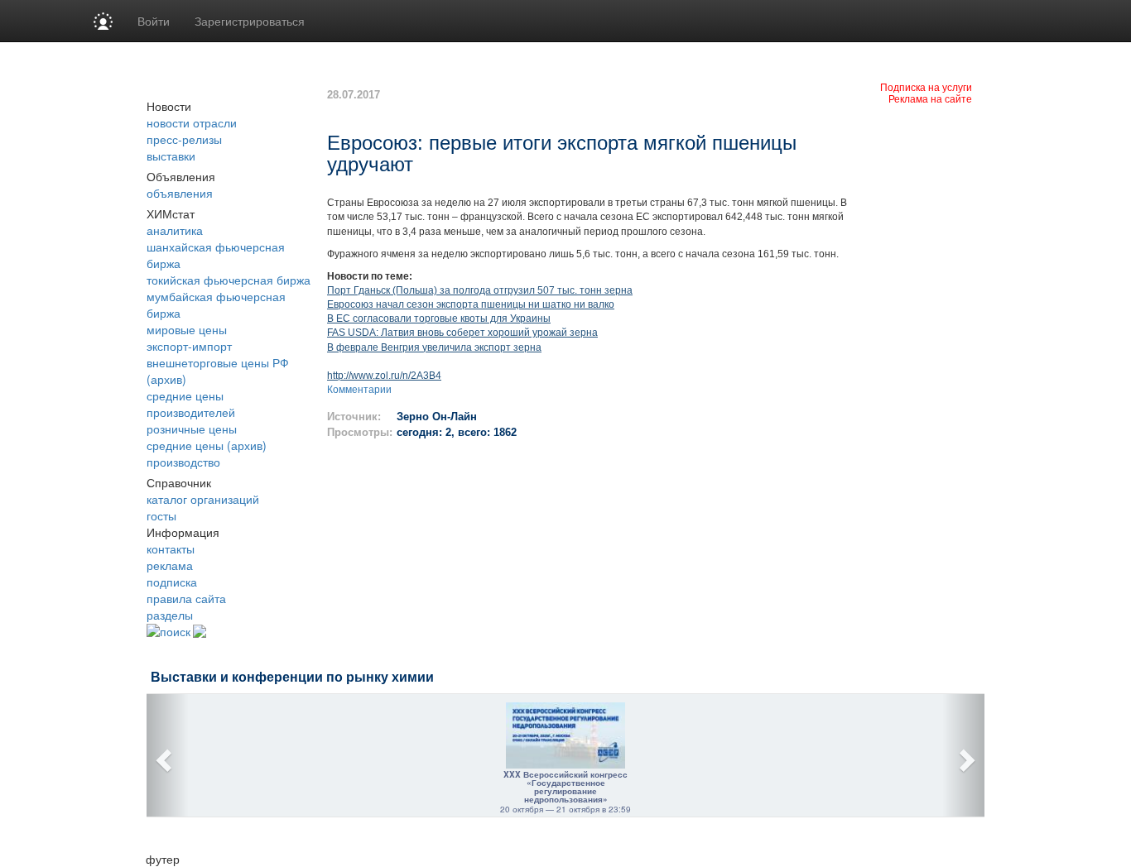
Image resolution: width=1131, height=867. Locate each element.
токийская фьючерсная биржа (228, 279)
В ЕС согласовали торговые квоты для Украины (439, 318)
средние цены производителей (191, 403)
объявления (180, 192)
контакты (171, 548)
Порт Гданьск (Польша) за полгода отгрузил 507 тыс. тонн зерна (480, 290)
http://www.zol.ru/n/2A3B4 (384, 375)
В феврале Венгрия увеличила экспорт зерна (434, 347)
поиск (175, 631)
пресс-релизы (184, 139)
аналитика (175, 230)
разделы (170, 614)
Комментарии (359, 389)
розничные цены (192, 428)
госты (161, 515)
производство (183, 461)
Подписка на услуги (926, 86)
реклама (170, 565)
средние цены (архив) (207, 445)
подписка (172, 581)
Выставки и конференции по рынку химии (292, 677)
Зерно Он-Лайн (437, 416)
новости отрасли (192, 122)
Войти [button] (153, 20)
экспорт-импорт (189, 346)
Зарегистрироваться (250, 20)
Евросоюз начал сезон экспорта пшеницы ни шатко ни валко (470, 304)
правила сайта (186, 598)
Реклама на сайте (930, 98)
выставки (171, 155)
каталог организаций (203, 499)
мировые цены (187, 329)
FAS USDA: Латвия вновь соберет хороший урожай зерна (462, 332)
